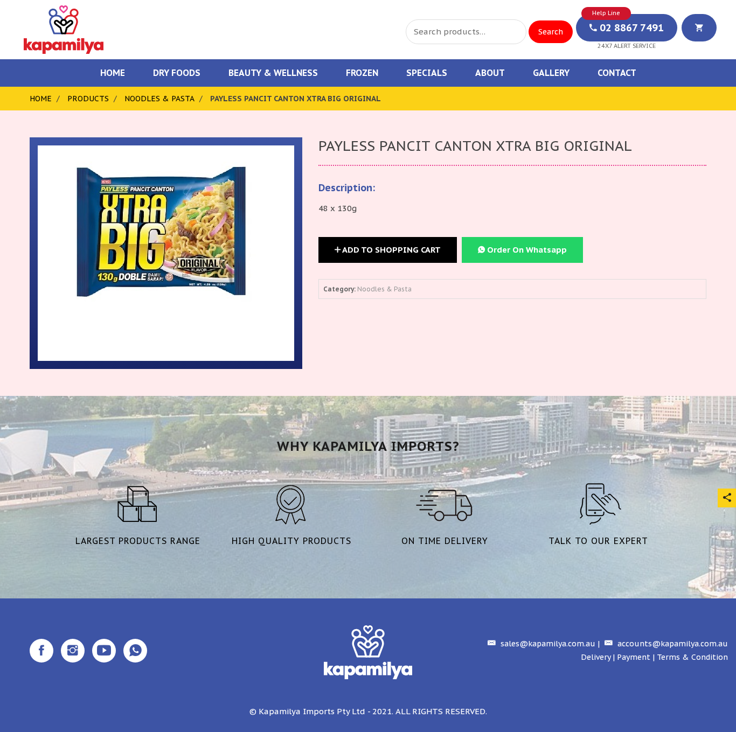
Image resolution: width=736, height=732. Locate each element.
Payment (633, 657)
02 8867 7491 (630, 28)
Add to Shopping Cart (391, 250)
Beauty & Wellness (273, 72)
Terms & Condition (692, 657)
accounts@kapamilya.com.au (671, 644)
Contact (617, 72)
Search (550, 32)
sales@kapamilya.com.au (546, 644)
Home (112, 72)
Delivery (595, 657)
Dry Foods (176, 72)
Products (88, 98)
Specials (426, 72)
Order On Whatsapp (526, 250)
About (490, 72)
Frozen (362, 72)
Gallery (551, 72)
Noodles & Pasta (159, 98)
